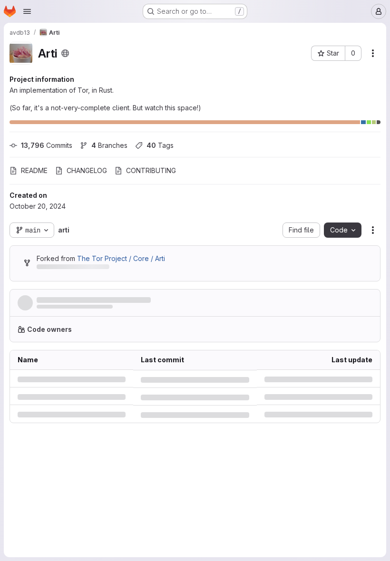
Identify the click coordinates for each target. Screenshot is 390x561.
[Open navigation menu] (27, 11)
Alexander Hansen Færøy (72, 351)
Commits (46, 145)
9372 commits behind (70, 310)
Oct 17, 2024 (152, 351)
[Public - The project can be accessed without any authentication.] (65, 53)
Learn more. (297, 375)
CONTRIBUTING (151, 170)
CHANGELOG (87, 170)
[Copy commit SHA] (319, 346)
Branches (109, 145)
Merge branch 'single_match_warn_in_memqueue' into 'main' (138, 342)
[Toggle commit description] (250, 342)
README (34, 170)
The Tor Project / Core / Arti (121, 300)
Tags (160, 145)
